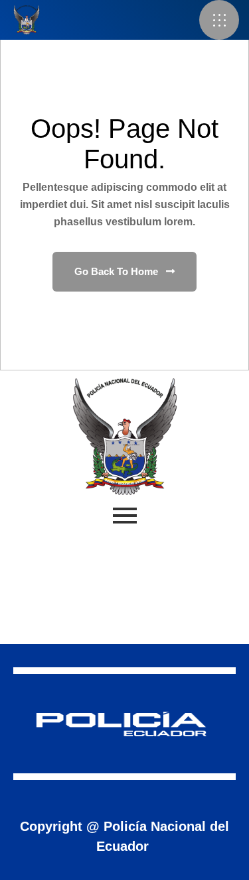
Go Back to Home (117, 271)
